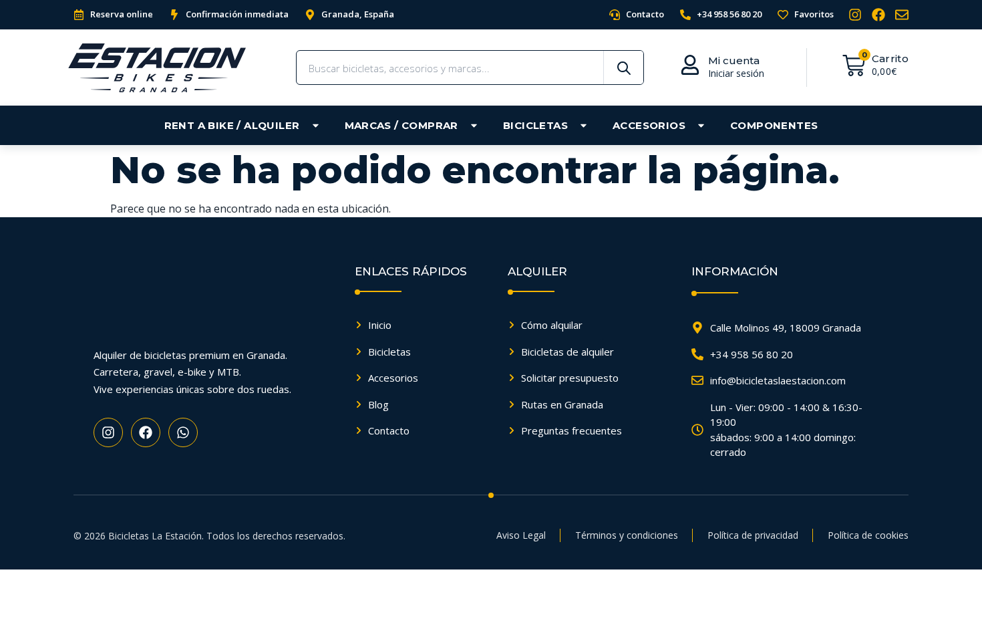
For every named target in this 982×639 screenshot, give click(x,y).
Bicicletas (535, 125)
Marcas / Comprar (401, 125)
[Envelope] (902, 14)
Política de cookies (868, 535)
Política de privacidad (752, 535)
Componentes (774, 125)
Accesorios (649, 125)
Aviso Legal (521, 535)
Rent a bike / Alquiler (232, 125)
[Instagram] (855, 14)
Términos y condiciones (626, 535)
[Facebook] (878, 14)
